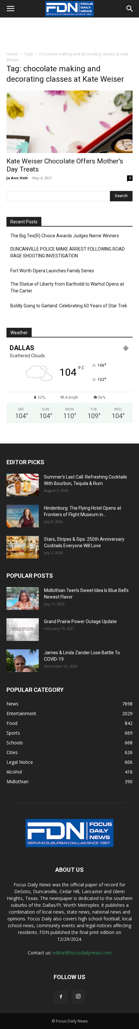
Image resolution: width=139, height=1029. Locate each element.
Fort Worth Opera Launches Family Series (52, 270)
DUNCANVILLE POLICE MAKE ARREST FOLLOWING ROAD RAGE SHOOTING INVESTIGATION (67, 252)
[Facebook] (60, 996)
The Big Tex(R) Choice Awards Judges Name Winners (64, 235)
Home (12, 54)
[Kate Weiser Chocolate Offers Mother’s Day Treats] (69, 121)
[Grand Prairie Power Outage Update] (22, 629)
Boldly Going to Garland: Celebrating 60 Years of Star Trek (68, 305)
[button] (10, 9)
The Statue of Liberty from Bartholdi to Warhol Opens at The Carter (67, 287)
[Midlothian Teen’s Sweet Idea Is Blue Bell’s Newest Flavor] (22, 598)
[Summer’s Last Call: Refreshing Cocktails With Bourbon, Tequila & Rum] (22, 485)
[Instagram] (78, 996)
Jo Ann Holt (17, 177)
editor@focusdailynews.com (82, 953)
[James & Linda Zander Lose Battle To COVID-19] (22, 660)
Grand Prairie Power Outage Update (80, 621)
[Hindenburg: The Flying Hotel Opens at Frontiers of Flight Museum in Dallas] (22, 516)
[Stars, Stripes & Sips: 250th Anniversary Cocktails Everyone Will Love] (22, 547)
